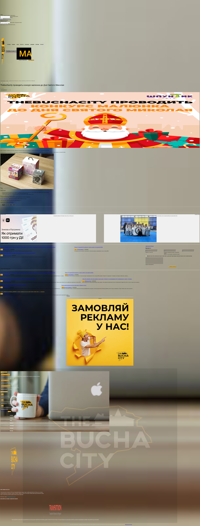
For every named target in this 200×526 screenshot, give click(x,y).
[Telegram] (12, 78)
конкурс (11, 204)
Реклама (68, 295)
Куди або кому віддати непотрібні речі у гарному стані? (10, 387)
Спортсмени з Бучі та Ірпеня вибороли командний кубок (167, 215)
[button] (32, 46)
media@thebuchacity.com (11, 496)
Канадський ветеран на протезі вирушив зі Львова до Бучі (74, 285)
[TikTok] (14, 78)
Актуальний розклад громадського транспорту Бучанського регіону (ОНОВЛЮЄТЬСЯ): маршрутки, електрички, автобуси (20, 376)
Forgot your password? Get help (5, 19)
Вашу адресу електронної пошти (16, 22)
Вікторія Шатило (4, 89)
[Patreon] (10, 78)
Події (9, 82)
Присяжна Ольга (88, 281)
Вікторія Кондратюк (7, 255)
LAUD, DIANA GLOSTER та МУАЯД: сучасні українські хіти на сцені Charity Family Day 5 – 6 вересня (22, 291)
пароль (11, 17)
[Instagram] (8, 78)
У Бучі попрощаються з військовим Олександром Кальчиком (13, 285)
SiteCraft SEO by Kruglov (128, 524)
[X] (15, 93)
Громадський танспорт (6, 374)
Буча (7, 80)
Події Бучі (14, 204)
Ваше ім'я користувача (14, 16)
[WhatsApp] (19, 93)
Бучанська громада (5, 82)
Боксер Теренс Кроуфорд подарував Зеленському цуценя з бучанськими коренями (18, 253)
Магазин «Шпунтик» (4, 198)
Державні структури (5, 380)
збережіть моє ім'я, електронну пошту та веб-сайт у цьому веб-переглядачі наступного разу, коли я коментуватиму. (169, 256)
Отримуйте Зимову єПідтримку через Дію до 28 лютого (64, 215)
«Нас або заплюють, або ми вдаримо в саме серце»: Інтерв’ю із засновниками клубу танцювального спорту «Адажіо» (107, 278)
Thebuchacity (2, 80)
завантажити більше (150, 246)
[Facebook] (6, 78)
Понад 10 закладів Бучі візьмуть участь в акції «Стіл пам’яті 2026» (88, 247)
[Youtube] (16, 78)
